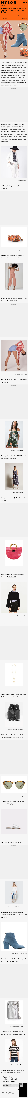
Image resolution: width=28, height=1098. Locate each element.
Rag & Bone (4, 382)
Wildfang (5, 188)
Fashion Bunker (12, 300)
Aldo (20, 842)
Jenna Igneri (4, 18)
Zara (4, 623)
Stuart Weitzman (13, 961)
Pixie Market (17, 1072)
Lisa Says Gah (12, 576)
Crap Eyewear (12, 804)
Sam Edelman (19, 258)
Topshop (13, 458)
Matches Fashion (16, 697)
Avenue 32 (22, 1034)
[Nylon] (8, 2)
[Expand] (20, 1084)
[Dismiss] (25, 1084)
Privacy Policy (10, 1093)
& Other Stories (18, 737)
